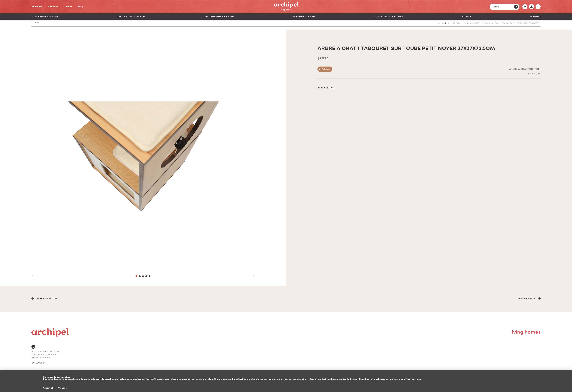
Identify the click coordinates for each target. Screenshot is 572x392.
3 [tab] (143, 276)
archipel (442, 23)
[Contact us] (524, 6)
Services (53, 7)
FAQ (80, 7)
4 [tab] (146, 276)
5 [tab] (149, 276)
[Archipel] (286, 6)
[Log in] (531, 6)
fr (538, 7)
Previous (35, 276)
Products (455, 23)
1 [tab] (136, 276)
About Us (36, 7)
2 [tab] (140, 276)
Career (68, 7)
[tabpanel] (143, 157)
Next (250, 276)
